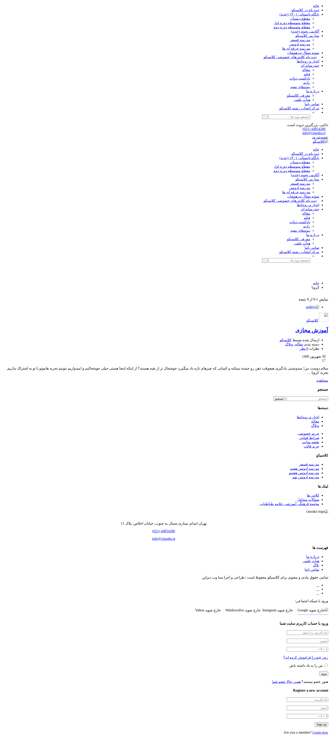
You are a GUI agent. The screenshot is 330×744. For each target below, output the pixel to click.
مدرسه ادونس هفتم (304, 468)
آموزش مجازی (311, 330)
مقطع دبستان (300, 18)
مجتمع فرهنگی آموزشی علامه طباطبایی (289, 504)
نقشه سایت (310, 442)
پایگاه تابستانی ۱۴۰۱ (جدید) (299, 14)
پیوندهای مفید (300, 87)
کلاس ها (313, 495)
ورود (315, 137)
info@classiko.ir (314, 133)
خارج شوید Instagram (277, 610)
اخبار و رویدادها (308, 61)
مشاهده (322, 380)
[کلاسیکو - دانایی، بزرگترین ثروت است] (320, 141)
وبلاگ (289, 344)
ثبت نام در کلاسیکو (305, 10)
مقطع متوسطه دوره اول (292, 23)
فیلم (307, 74)
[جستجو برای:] (307, 398)
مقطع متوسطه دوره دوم (291, 27)
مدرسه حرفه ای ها (296, 48)
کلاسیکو (312, 320)
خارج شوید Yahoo (208, 610)
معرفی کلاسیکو (298, 95)
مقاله (306, 70)
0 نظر (304, 348)
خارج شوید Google (311, 610)
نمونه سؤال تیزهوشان (303, 53)
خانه (316, 6)
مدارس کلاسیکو (307, 36)
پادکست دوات (300, 78)
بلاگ (316, 565)
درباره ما (312, 91)
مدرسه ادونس (299, 44)
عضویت (323, 137)
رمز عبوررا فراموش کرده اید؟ (305, 657)
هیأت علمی (302, 100)
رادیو (306, 83)
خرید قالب (311, 446)
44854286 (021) (314, 129)
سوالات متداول (308, 499)
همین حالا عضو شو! (286, 682)
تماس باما (312, 104)
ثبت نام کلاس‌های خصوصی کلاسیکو (290, 57)
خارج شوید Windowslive (243, 610)
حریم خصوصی (308, 433)
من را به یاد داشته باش (306, 665)
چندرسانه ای (310, 65)
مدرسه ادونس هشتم (304, 473)
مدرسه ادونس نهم (305, 477)
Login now (320, 732)
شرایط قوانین (309, 438)
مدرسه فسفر (300, 40)
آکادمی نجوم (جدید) (305, 31)
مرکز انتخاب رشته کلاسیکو (299, 108)
